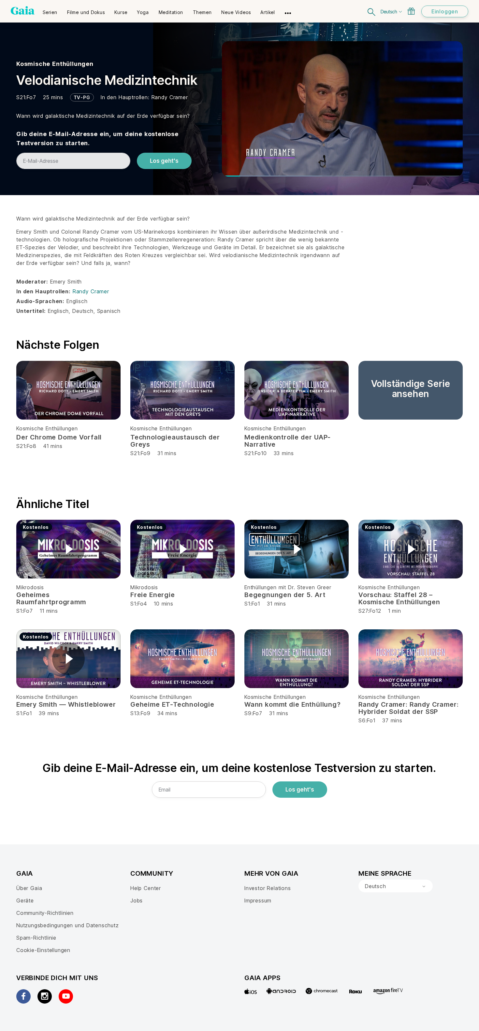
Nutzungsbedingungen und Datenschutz (67, 925)
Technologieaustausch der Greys (175, 440)
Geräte (25, 900)
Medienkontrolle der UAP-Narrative (287, 440)
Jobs (136, 900)
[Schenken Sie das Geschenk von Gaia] (411, 11)
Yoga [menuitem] (143, 12)
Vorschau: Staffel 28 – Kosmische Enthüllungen (399, 598)
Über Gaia (29, 888)
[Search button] (372, 11)
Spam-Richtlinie (36, 937)
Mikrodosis (30, 587)
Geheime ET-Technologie (172, 704)
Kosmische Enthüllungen (55, 63)
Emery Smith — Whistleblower (66, 704)
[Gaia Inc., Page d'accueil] (23, 10)
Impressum (257, 900)
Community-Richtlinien (45, 913)
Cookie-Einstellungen (43, 950)
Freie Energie (152, 595)
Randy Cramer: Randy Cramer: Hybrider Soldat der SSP (408, 708)
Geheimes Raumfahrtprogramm (51, 598)
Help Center (145, 888)
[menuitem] (50, 10)
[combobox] (395, 886)
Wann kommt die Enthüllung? (292, 704)
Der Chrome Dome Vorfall (59, 437)
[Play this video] (68, 549)
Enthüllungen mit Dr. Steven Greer (287, 587)
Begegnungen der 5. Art (284, 595)
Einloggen (444, 11)
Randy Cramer (170, 97)
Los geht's (164, 161)
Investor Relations (267, 888)
